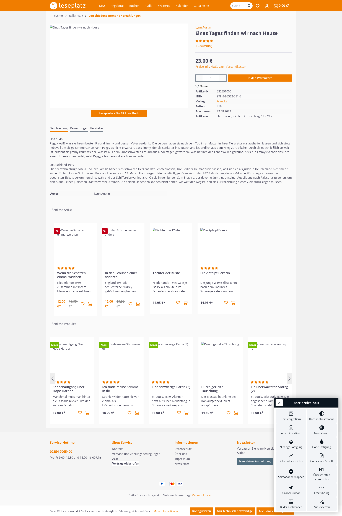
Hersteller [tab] (96, 128)
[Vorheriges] (52, 378)
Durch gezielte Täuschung (212, 389)
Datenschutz (183, 449)
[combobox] (237, 5)
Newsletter (182, 464)
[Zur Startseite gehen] (68, 5)
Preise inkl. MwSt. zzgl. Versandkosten (220, 67)
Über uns (181, 454)
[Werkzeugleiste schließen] (279, 402)
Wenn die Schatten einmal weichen (71, 275)
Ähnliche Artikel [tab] (62, 210)
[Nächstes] (289, 378)
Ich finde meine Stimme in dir (120, 389)
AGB (115, 459)
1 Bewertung (203, 46)
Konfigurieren (201, 511)
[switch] (291, 416)
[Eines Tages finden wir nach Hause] (119, 63)
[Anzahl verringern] (199, 78)
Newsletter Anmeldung (255, 461)
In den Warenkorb (260, 78)
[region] (119, 64)
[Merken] (82, 304)
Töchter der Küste (166, 273)
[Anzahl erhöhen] (223, 78)
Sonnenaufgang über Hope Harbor (68, 389)
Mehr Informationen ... (167, 511)
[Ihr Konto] (267, 5)
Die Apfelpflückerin (215, 273)
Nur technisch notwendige (235, 511)
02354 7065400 (61, 451)
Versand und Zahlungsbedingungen (136, 454)
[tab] (59, 128)
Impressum (182, 459)
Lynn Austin (203, 27)
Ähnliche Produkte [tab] (64, 324)
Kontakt (117, 449)
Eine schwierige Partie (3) (171, 387)
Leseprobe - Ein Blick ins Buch (119, 113)
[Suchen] (248, 5)
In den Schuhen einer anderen (121, 275)
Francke (222, 101)
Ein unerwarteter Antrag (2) (269, 389)
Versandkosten (202, 495)
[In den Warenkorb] (90, 304)
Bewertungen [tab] (79, 128)
